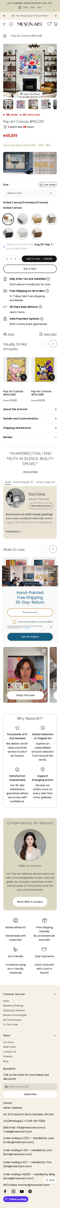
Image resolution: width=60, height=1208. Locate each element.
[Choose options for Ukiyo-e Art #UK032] (26, 686)
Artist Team (9, 1047)
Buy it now (30, 269)
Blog (5, 1061)
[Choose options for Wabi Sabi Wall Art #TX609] (56, 686)
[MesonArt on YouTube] (22, 1191)
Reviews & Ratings (13, 1005)
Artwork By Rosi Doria (41, 505)
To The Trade (10, 1024)
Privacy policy (25, 627)
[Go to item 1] (21, 104)
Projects (7, 1056)
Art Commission (12, 1020)
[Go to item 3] (46, 104)
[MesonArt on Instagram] (13, 1191)
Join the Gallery (30, 637)
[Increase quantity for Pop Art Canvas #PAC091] (15, 259)
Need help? (50, 334)
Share (11, 334)
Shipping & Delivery (14, 1010)
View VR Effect (32, 94)
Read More (13, 531)
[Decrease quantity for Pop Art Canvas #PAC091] (7, 259)
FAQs (6, 1001)
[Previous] (4, 16)
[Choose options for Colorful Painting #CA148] (10, 686)
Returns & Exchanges (15, 1015)
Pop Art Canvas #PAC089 (13, 393)
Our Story (8, 1042)
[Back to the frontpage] (4, 35)
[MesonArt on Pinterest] (30, 1191)
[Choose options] (23, 377)
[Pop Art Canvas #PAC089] (16, 369)
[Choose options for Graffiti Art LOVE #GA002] (18, 686)
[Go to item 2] (33, 104)
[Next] (55, 16)
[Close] (54, 569)
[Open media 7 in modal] (51, 49)
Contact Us (9, 1051)
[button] (53, 344)
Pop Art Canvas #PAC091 (26, 36)
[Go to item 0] (8, 104)
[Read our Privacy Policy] (51, 627)
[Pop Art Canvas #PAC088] (44, 369)
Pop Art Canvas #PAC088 (41, 393)
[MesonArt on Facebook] (5, 1191)
